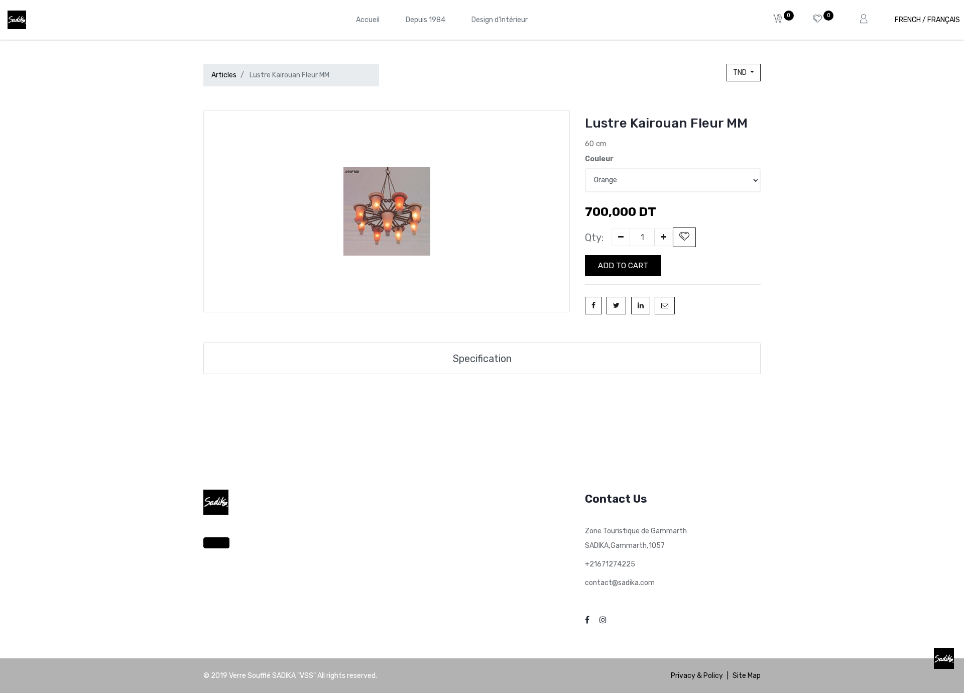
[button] (684, 237)
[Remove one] (621, 237)
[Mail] (665, 305)
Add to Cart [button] (623, 265)
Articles (223, 75)
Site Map (747, 675)
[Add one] (663, 237)
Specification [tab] (482, 359)
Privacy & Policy (697, 675)
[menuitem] (368, 20)
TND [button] (740, 72)
